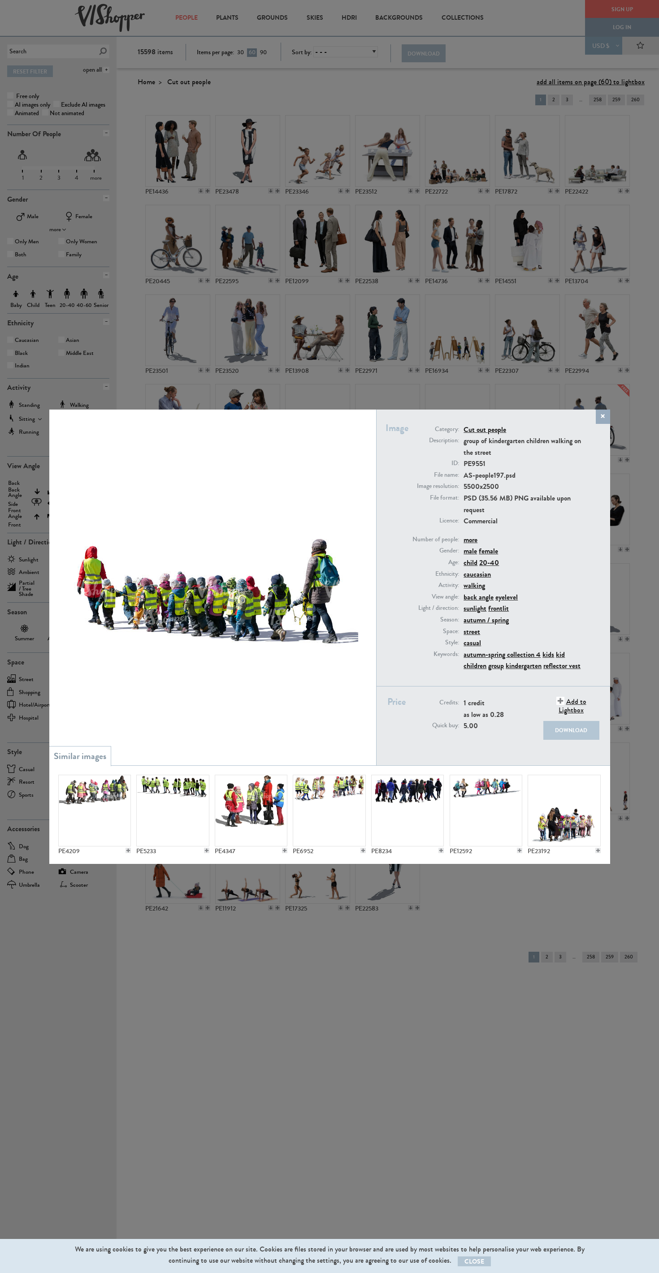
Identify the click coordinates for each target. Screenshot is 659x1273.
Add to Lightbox (572, 705)
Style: (452, 642)
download (571, 730)
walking (474, 585)
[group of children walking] (407, 810)
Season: (449, 619)
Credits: (449, 702)
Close (474, 1261)
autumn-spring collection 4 (502, 654)
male (470, 551)
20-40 (489, 562)
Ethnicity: (447, 574)
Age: (453, 562)
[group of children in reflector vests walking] (94, 810)
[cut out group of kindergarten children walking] (486, 810)
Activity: (448, 585)
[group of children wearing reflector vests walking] (329, 810)
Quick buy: (445, 725)
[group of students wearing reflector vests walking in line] (172, 810)
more (470, 540)
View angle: (445, 596)
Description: (444, 440)
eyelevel (506, 597)
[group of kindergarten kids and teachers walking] (564, 810)
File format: (444, 497)
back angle (479, 597)
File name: (446, 474)
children (475, 665)
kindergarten (524, 665)
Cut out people (485, 429)
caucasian (477, 574)
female (488, 551)
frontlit (498, 608)
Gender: (449, 550)
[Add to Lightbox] (128, 850)
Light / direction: (438, 608)
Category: (447, 429)
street (472, 631)
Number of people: (435, 539)
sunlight (475, 608)
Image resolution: (438, 486)
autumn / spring (486, 620)
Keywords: (446, 654)
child (470, 562)
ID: (455, 463)
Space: (451, 631)
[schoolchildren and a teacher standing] (251, 810)
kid (560, 654)
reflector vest (562, 665)
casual (472, 643)
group (496, 665)
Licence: (449, 520)
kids (548, 654)
